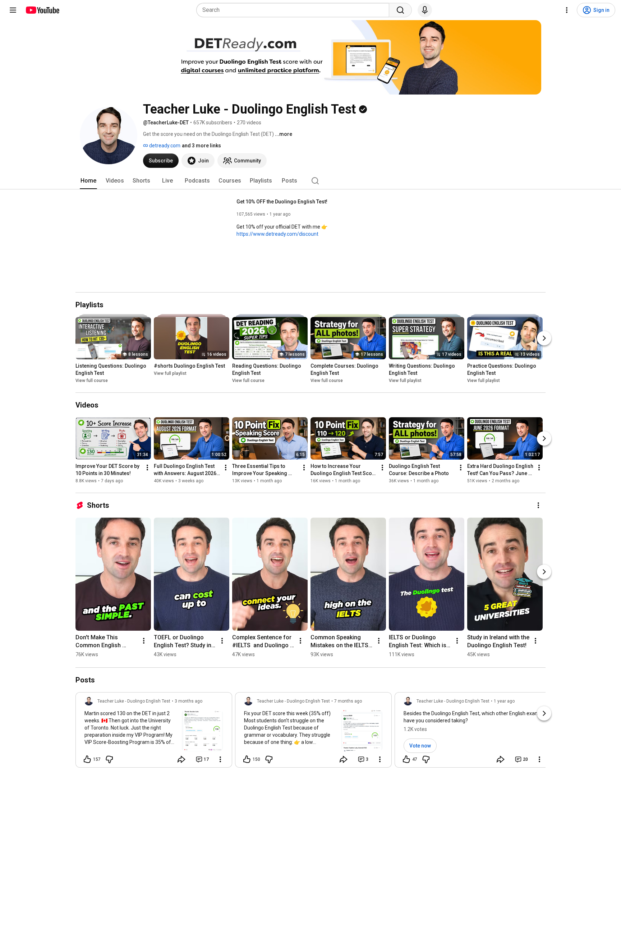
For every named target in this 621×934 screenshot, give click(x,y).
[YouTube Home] (42, 10)
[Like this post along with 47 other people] (406, 759)
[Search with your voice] (425, 10)
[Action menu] (220, 759)
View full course (91, 380)
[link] (153, 732)
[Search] (400, 10)
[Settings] (566, 10)
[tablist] (310, 180)
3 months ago (188, 701)
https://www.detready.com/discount (277, 234)
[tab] (88, 180)
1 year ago (504, 701)
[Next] (544, 338)
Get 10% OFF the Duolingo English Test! (281, 201)
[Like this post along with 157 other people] (87, 759)
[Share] (181, 759)
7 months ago (348, 701)
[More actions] (147, 467)
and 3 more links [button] (201, 145)
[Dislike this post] (109, 759)
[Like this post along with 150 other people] (247, 759)
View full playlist (170, 373)
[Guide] (13, 10)
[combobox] (294, 10)
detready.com (164, 145)
